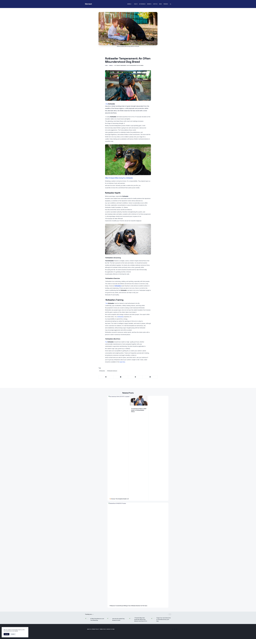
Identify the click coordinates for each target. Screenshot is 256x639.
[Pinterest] (135, 377)
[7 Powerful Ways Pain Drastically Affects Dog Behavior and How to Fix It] (131, 620)
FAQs (113, 629)
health (135, 3)
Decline (12, 634)
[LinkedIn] (150, 377)
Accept (6, 634)
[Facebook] (106, 377)
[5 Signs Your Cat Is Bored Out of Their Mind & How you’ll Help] (153, 620)
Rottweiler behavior (112, 370)
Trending (165, 3)
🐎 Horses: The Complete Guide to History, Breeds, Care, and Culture (128, 499)
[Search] (170, 4)
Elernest (88, 4)
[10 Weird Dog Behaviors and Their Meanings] (87, 620)
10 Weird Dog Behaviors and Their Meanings (97, 619)
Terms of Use (102, 629)
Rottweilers (118, 286)
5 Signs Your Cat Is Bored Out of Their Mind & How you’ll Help (163, 619)
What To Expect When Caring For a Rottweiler (119, 178)
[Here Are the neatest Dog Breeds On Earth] (109, 620)
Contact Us (109, 629)
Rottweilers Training (114, 300)
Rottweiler (120, 316)
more (160, 3)
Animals (129, 3)
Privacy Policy (95, 629)
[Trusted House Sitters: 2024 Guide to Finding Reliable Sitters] (139, 401)
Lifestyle (155, 3)
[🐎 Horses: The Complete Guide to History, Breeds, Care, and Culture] (137, 446)
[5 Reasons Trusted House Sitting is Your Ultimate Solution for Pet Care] (137, 553)
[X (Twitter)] (120, 377)
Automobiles (142, 3)
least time (122, 362)
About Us (89, 629)
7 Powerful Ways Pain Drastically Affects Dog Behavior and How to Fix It (140, 619)
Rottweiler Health (113, 193)
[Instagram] (176, 629)
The (110, 104)
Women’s (149, 3)
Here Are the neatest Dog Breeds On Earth (118, 619)
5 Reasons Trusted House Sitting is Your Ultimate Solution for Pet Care (128, 605)
